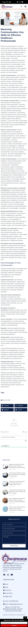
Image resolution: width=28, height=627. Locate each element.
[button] (25, 6)
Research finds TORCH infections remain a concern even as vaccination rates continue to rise (17, 508)
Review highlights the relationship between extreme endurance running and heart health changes (17, 500)
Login (25, 431)
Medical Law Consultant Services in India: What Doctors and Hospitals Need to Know (17, 483)
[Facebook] (17, 2)
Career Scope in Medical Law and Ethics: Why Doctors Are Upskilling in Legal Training (17, 474)
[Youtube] (22, 2)
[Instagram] (20, 2)
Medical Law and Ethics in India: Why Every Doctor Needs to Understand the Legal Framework (17, 466)
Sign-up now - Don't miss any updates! (14, 620)
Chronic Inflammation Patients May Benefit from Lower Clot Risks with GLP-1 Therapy (17, 491)
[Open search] (21, 6)
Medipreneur (14, 614)
